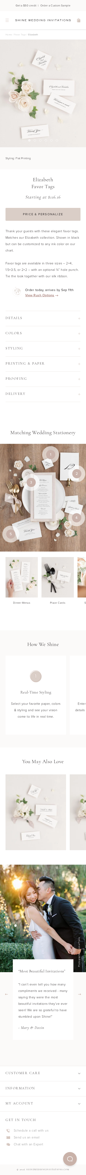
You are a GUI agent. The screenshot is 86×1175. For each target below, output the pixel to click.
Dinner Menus (21, 603)
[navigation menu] (7, 20)
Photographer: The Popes (80, 952)
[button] (70, 1159)
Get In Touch (21, 1120)
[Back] (6, 994)
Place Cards (57, 603)
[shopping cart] (78, 20)
